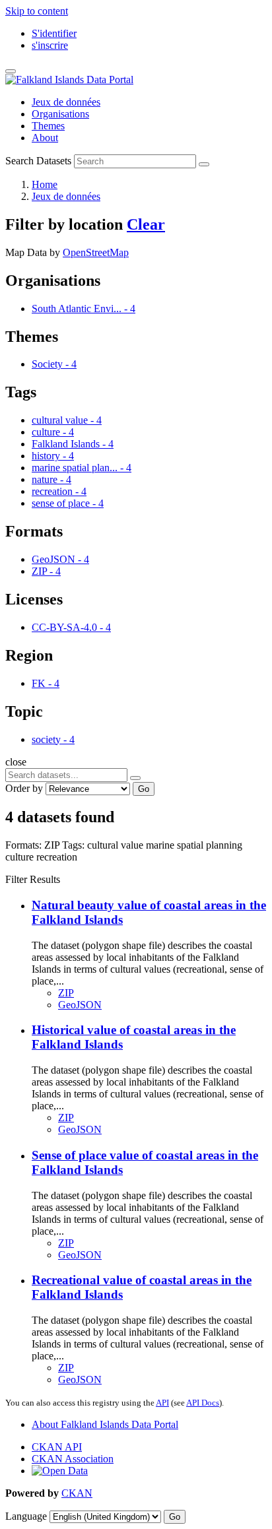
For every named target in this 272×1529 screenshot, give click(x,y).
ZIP (66, 992)
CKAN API (57, 1446)
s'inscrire (50, 45)
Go (143, 789)
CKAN (76, 1493)
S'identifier (54, 33)
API (162, 1403)
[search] (135, 778)
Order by (24, 788)
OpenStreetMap (96, 252)
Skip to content (36, 10)
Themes (48, 125)
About (45, 137)
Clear (146, 224)
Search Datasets (38, 160)
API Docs (202, 1403)
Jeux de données (66, 102)
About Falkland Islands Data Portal (105, 1424)
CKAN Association (73, 1458)
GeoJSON (80, 1004)
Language (26, 1516)
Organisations (60, 113)
